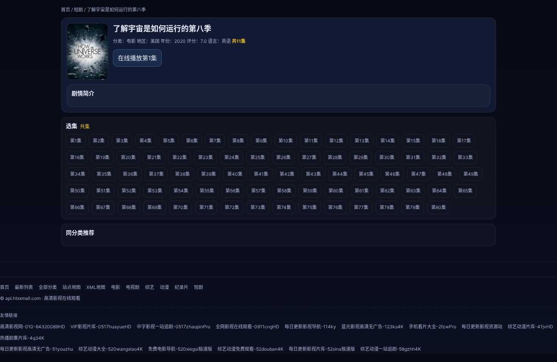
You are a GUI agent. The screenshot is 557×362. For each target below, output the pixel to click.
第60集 (336, 190)
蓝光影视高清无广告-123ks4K (372, 326)
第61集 (362, 190)
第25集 (257, 157)
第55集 (207, 190)
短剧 (78, 9)
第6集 (192, 141)
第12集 (336, 141)
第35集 (104, 174)
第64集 (439, 190)
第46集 (392, 174)
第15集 (413, 141)
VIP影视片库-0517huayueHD (100, 326)
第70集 (180, 207)
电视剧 (132, 287)
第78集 (387, 207)
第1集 (75, 141)
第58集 (284, 190)
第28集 (335, 157)
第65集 (465, 190)
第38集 (182, 174)
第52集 (129, 190)
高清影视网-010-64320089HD (32, 326)
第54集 (181, 190)
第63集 (413, 190)
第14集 (387, 141)
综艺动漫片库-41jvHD (530, 326)
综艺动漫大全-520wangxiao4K (110, 349)
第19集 (102, 157)
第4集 (145, 141)
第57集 (258, 190)
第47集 (418, 174)
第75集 (309, 207)
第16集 (439, 141)
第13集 (362, 141)
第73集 (257, 207)
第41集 (261, 174)
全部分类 (48, 287)
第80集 (438, 207)
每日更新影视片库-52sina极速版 (322, 349)
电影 (115, 287)
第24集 (231, 157)
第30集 (386, 157)
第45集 (366, 174)
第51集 (103, 190)
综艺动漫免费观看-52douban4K (250, 349)
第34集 (77, 174)
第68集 (129, 207)
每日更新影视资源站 (482, 326)
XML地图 (95, 287)
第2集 (99, 141)
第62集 (387, 190)
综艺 (149, 287)
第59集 (310, 190)
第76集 (335, 207)
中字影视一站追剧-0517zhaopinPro (173, 326)
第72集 (232, 207)
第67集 (103, 207)
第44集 (339, 174)
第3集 (122, 141)
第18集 (77, 157)
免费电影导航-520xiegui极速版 (180, 349)
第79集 (412, 207)
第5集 (169, 141)
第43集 (313, 174)
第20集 (128, 157)
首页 (65, 9)
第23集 (205, 157)
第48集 (444, 174)
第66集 (77, 207)
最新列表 (24, 287)
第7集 (215, 141)
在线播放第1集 (137, 58)
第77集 (361, 207)
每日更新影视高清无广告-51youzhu (36, 349)
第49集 (470, 174)
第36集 (130, 174)
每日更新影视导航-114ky (310, 326)
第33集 (465, 157)
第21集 (154, 157)
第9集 (261, 141)
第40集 (235, 174)
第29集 (361, 157)
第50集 (77, 190)
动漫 (164, 287)
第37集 (156, 174)
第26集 (283, 157)
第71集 (206, 207)
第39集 (208, 174)
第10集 (285, 141)
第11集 (311, 141)
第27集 (309, 157)
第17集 (464, 141)
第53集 (154, 190)
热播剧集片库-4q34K (22, 338)
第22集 (179, 157)
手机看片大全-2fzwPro (432, 326)
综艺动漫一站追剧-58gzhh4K (390, 349)
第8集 (238, 141)
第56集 (232, 190)
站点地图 (72, 287)
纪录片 (181, 287)
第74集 (284, 207)
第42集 (287, 174)
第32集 (439, 157)
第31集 (413, 157)
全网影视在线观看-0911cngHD (247, 326)
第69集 (154, 207)
